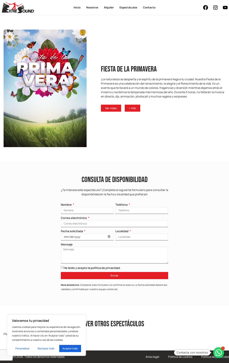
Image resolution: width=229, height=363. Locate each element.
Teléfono (121, 205)
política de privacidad (105, 268)
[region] (46, 335)
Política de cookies (180, 357)
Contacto (149, 7)
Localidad (122, 231)
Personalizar (22, 348)
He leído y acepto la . (92, 268)
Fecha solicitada (72, 231)
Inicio (77, 7)
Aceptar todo (70, 348)
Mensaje (67, 244)
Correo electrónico (74, 218)
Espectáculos (128, 7)
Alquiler (109, 7)
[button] (218, 352)
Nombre (66, 205)
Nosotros (92, 7)
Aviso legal (152, 357)
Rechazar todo (46, 348)
